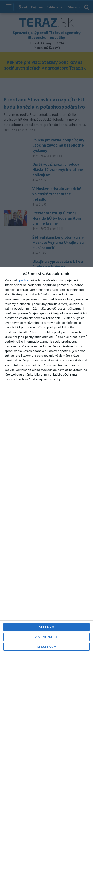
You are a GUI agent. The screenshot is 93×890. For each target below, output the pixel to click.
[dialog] (46, 578)
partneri (24, 280)
